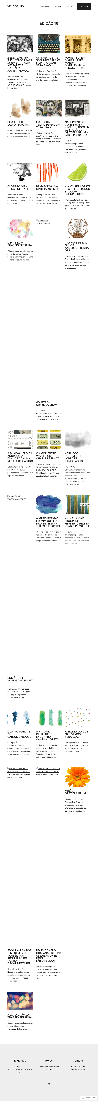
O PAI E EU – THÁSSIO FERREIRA (19, 244)
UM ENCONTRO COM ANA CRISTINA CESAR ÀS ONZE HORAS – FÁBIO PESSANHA (48, 955)
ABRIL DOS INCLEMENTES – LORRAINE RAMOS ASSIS (75, 457)
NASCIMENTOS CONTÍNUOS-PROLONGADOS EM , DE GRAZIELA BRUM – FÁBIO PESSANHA (77, 128)
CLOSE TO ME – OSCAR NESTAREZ (18, 187)
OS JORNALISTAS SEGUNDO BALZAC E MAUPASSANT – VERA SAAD (48, 61)
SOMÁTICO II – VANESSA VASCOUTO (20, 680)
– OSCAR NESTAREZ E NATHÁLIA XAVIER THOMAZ (19, 64)
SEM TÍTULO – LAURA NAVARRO (18, 123)
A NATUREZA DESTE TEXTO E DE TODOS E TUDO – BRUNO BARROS (77, 190)
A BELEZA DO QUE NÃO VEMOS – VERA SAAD (76, 734)
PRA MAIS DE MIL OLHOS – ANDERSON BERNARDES (77, 246)
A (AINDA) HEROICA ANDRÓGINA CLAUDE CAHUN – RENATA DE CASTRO (20, 457)
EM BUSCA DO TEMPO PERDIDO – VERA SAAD (48, 125)
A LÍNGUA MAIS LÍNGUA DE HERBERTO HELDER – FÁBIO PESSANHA (77, 522)
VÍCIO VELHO (15, 6)
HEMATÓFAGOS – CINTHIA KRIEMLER (48, 187)
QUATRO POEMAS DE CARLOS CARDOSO (19, 734)
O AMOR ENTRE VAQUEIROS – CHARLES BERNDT (47, 456)
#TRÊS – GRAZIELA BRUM (75, 792)
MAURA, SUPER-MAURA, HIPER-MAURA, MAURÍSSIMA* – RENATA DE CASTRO (77, 62)
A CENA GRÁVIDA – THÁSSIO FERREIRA (19, 1016)
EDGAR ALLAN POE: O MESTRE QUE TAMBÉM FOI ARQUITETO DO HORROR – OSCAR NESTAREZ (19, 957)
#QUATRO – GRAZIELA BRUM (46, 403)
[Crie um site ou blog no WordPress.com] (49, 1084)
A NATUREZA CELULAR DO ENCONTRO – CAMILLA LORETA (47, 735)
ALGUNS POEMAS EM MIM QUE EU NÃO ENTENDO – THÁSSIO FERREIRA (48, 522)
